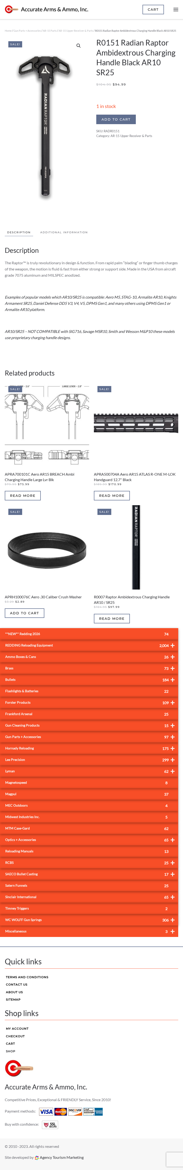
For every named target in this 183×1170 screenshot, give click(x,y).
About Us (14, 992)
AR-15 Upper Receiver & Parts (76, 30)
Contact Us (16, 984)
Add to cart (116, 119)
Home (8, 30)
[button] (78, 45)
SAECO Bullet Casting (90, 874)
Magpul (86, 794)
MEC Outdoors (86, 805)
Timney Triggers (86, 908)
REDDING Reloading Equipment (90, 645)
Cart (10, 1043)
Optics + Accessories (90, 839)
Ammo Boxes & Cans (90, 656)
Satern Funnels (86, 885)
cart (153, 9)
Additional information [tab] (64, 232)
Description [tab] (19, 232)
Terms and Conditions (27, 977)
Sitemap (13, 999)
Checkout (15, 1036)
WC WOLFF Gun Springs (90, 919)
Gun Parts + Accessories (27, 30)
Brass (90, 668)
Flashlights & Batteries (86, 691)
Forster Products (90, 702)
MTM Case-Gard (86, 828)
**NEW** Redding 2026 (86, 634)
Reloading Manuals (86, 851)
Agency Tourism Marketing (61, 1157)
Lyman (90, 771)
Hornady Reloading (90, 748)
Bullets (90, 679)
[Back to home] (46, 9)
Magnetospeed (86, 782)
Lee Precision (90, 759)
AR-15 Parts (50, 30)
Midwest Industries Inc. (86, 817)
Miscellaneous (90, 931)
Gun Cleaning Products (90, 725)
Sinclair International (90, 896)
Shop (10, 1051)
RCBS (90, 862)
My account (17, 1028)
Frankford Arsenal (86, 714)
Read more (23, 495)
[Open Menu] (175, 9)
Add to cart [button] (24, 613)
